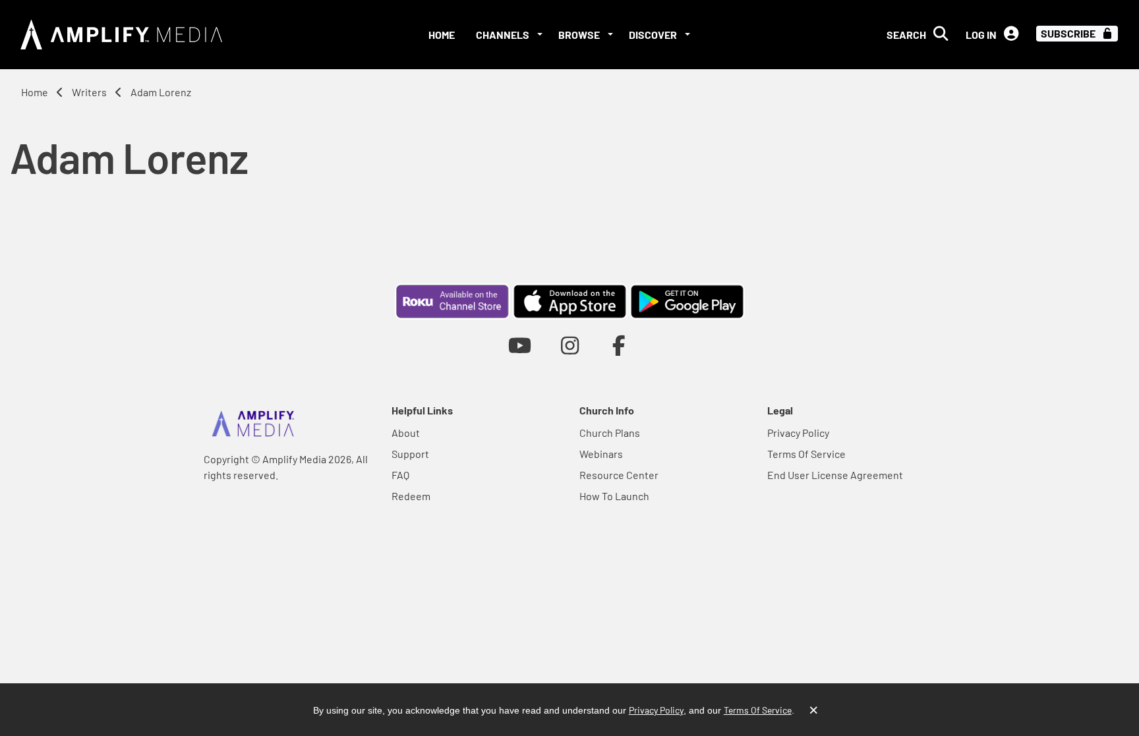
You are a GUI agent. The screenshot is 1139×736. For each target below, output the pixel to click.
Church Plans (609, 432)
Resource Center (618, 474)
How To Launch (614, 496)
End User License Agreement (835, 474)
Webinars (601, 453)
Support (410, 453)
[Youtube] (520, 345)
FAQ (400, 474)
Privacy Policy (798, 432)
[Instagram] (570, 345)
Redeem (411, 496)
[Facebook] (619, 345)
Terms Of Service (806, 453)
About (406, 432)
